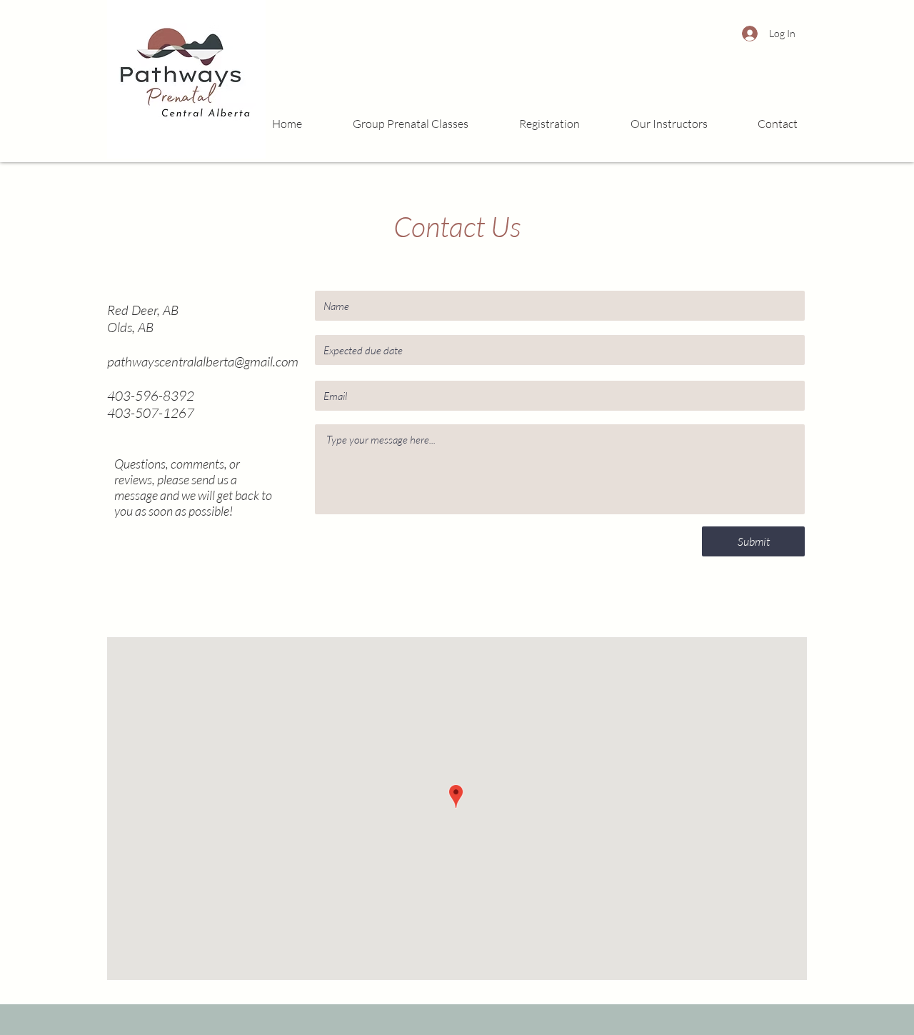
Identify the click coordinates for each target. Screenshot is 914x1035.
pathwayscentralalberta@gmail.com (202, 361)
